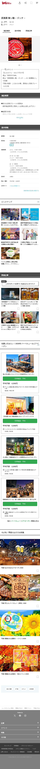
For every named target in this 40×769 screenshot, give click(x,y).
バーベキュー (15, 521)
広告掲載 (29, 751)
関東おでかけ (19, 708)
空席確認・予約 (20, 378)
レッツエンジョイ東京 (8, 708)
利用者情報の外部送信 (7, 748)
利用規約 (16, 745)
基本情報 (4, 127)
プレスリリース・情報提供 (17, 751)
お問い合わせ (4, 751)
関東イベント (27, 708)
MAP (12, 145)
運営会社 (37, 751)
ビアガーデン (26, 521)
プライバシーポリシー (27, 745)
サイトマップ (7, 745)
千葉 (17, 689)
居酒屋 (32, 689)
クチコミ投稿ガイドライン (23, 748)
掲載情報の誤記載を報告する (31, 190)
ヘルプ (34, 748)
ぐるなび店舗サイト (15, 186)
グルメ (24, 689)
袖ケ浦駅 (9, 689)
